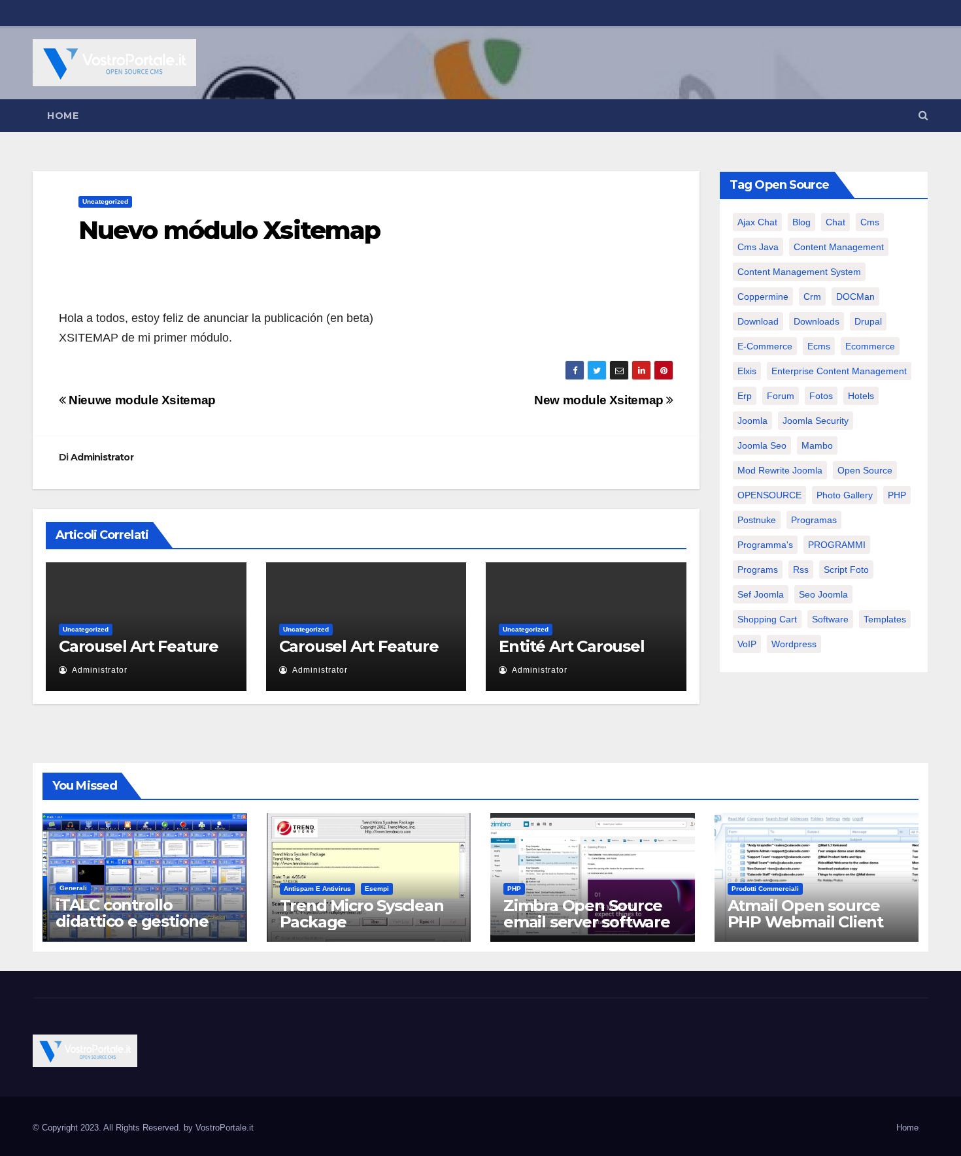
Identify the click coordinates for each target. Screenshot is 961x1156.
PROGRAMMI (837, 544)
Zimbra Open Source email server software (586, 913)
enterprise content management (839, 371)
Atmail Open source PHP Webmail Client (805, 913)
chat (835, 222)
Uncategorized (105, 201)
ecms (818, 346)
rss (801, 569)
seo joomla (823, 594)
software (830, 619)
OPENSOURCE (769, 495)
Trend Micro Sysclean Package (362, 913)
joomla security (816, 420)
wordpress (794, 644)
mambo (817, 445)
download (758, 321)
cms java (758, 247)
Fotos (821, 396)
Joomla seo (761, 445)
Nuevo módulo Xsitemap (229, 230)
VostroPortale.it (224, 1127)
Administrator (102, 457)
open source (864, 470)
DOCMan (855, 296)
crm (812, 296)
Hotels (861, 396)
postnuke (756, 520)
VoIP (746, 644)
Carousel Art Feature (138, 646)
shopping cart (767, 619)
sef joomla (760, 594)
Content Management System (799, 271)
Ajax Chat (757, 222)
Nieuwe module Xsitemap (141, 400)
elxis (746, 371)
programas (814, 520)
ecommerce (870, 346)
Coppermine (762, 296)
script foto (846, 569)
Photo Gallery (845, 495)
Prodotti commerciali (765, 888)
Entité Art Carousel (571, 646)
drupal (868, 321)
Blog (801, 222)
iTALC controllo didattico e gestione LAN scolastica (132, 921)
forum (780, 396)
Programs (757, 569)
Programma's (765, 544)
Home (62, 115)
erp (744, 396)
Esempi (377, 888)
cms (869, 222)
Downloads (816, 321)
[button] (923, 115)
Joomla (752, 420)
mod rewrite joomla (779, 470)
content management (839, 247)
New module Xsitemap (600, 400)
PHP (897, 495)
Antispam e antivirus (317, 888)
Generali (73, 887)
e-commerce (764, 346)
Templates (885, 619)
